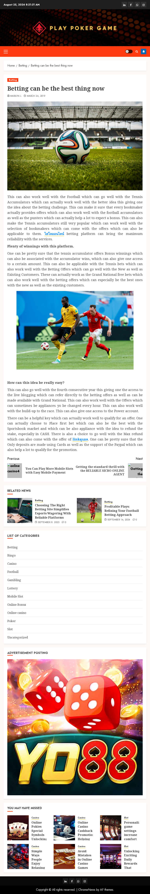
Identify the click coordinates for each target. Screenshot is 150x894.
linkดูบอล (80, 439)
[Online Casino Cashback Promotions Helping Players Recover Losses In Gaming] (64, 827)
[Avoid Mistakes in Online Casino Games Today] (64, 856)
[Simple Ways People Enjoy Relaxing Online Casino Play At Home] (18, 856)
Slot (10, 629)
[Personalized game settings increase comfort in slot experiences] (110, 827)
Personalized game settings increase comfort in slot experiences (134, 834)
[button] (6, 51)
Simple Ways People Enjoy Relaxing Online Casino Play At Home (38, 867)
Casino (11, 564)
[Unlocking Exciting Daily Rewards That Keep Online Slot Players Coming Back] (110, 856)
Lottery (12, 588)
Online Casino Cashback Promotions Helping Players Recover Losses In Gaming (87, 838)
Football (12, 572)
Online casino (16, 613)
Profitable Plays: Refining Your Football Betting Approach (121, 510)
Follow (143, 51)
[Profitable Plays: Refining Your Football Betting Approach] (89, 510)
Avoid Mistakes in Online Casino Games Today (85, 861)
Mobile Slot (15, 596)
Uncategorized (17, 637)
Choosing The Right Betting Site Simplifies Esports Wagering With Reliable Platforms (53, 511)
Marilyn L (15, 96)
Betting (13, 80)
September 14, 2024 (119, 519)
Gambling (14, 580)
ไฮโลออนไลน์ (54, 233)
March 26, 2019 (36, 96)
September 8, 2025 (48, 522)
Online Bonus (16, 605)
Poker (11, 621)
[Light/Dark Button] (129, 51)
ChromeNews (86, 890)
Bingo (11, 555)
